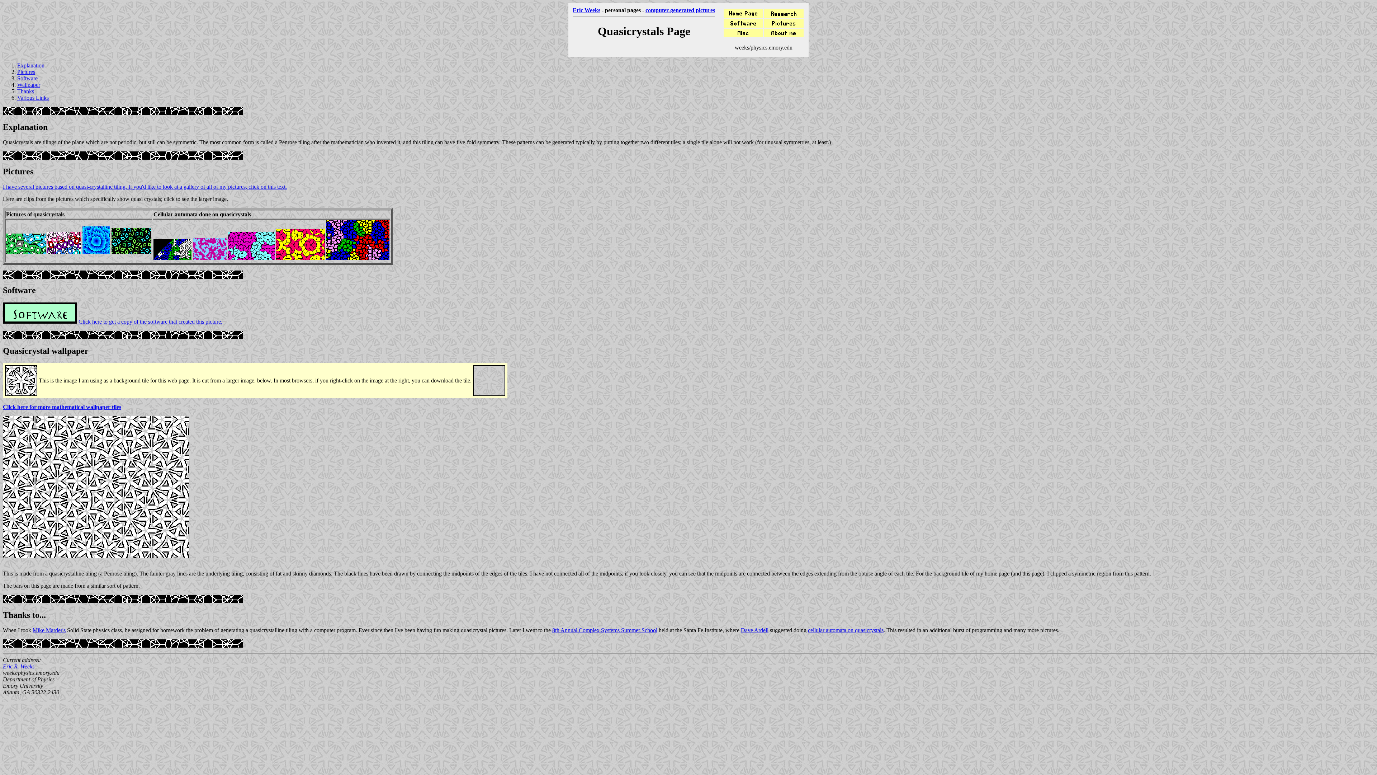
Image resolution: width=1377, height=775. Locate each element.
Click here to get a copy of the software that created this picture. (149, 322)
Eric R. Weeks (18, 666)
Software (27, 78)
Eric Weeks (586, 10)
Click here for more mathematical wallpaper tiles (62, 407)
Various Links (33, 98)
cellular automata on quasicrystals (846, 630)
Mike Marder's (49, 630)
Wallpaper (28, 85)
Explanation (30, 65)
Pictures (26, 72)
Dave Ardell (754, 630)
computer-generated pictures (680, 10)
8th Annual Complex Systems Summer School (604, 630)
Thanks (25, 91)
